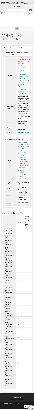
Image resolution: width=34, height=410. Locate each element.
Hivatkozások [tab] (18, 48)
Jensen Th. (22, 74)
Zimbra (8, 2)
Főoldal (3, 2)
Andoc (22, 2)
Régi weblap (24, 3)
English (17, 6)
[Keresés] (30, 10)
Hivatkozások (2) (25, 132)
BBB (18, 2)
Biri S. (22, 61)
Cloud (13, 2)
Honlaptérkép (17, 397)
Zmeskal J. (23, 93)
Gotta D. (20, 58)
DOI (19, 132)
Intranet (3, 3)
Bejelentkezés (10, 3)
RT (26, 2)
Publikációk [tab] (7, 48)
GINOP (17, 3)
